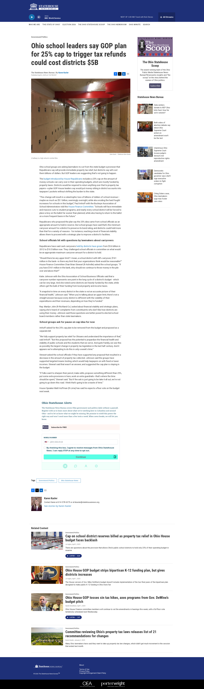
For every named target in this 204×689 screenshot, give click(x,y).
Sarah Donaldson (70, 606)
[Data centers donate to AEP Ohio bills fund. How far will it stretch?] (145, 109)
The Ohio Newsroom (117, 24)
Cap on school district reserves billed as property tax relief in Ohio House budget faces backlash (117, 538)
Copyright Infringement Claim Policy (92, 673)
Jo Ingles (68, 544)
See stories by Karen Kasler (57, 506)
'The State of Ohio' (51, 24)
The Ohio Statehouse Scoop (91, 24)
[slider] (42, 17)
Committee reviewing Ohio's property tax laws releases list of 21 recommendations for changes (110, 634)
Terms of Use (84, 669)
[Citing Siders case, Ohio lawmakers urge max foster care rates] (145, 197)
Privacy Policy (84, 671)
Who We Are (34, 24)
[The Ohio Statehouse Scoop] (155, 47)
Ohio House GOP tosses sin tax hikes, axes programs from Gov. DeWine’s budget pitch (117, 600)
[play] (32, 17)
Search (146, 24)
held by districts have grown (89, 246)
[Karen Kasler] (36, 504)
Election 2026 (69, 24)
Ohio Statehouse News (69, 480)
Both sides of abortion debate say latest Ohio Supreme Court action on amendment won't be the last (162, 130)
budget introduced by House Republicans (63, 179)
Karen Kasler (63, 72)
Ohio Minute (135, 24)
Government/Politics (39, 37)
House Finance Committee (81, 206)
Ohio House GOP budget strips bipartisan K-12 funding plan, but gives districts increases (115, 572)
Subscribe (155, 85)
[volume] (39, 17)
